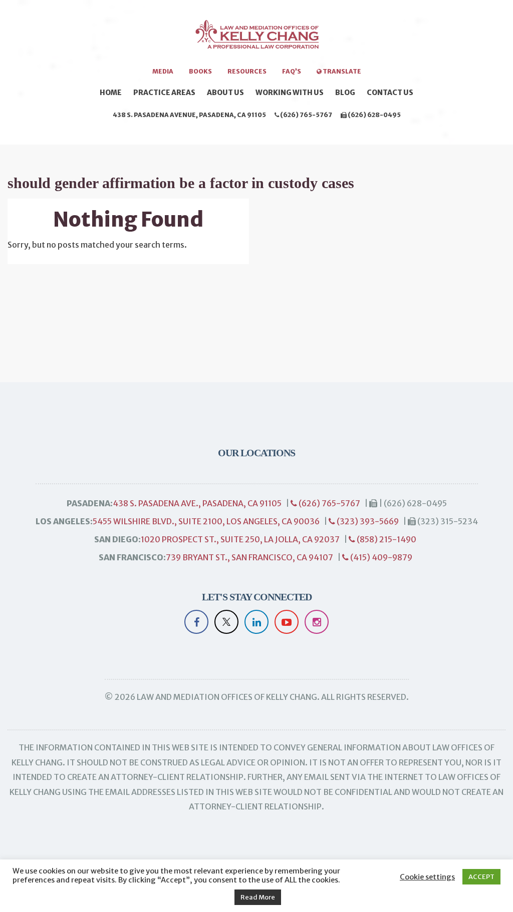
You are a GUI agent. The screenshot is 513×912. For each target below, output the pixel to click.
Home (111, 93)
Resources (247, 71)
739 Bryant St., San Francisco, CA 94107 (249, 557)
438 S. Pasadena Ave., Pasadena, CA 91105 (197, 503)
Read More (257, 897)
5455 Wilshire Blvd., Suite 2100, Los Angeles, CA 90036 (206, 521)
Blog (345, 93)
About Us (225, 93)
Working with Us (289, 93)
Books (200, 71)
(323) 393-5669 (367, 521)
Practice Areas (164, 93)
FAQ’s (291, 71)
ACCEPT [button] (481, 876)
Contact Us (390, 93)
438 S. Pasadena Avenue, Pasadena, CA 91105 (189, 115)
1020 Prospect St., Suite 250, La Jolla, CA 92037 (240, 539)
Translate (341, 71)
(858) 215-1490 (385, 539)
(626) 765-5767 (305, 115)
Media (162, 71)
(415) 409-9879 (380, 557)
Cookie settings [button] (427, 876)
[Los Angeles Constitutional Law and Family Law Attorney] (256, 38)
